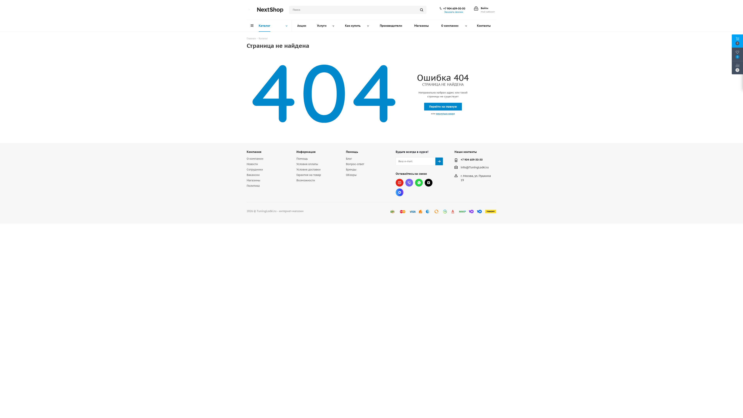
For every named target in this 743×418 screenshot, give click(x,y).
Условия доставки (308, 169)
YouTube (399, 183)
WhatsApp (419, 183)
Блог (349, 158)
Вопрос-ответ (355, 164)
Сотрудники (255, 169)
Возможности (305, 180)
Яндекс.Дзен (428, 183)
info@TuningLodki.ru (475, 167)
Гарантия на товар (308, 175)
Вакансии (253, 175)
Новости (252, 164)
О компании (255, 158)
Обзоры (351, 175)
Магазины (253, 180)
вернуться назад (445, 113)
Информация (306, 152)
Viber (409, 183)
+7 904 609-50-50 (454, 8)
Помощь (302, 158)
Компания (254, 152)
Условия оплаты (307, 164)
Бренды (351, 169)
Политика (253, 186)
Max (399, 192)
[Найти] (421, 10)
